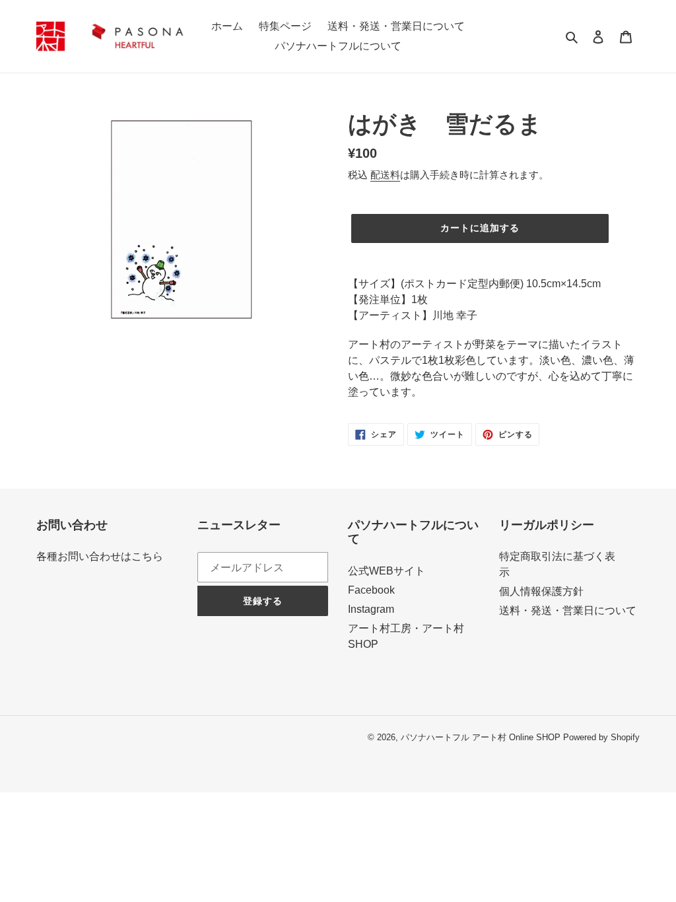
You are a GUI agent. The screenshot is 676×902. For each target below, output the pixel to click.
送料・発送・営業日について (567, 610)
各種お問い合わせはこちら (99, 556)
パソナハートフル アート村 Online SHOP (480, 737)
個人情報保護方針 (541, 591)
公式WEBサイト (386, 570)
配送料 (385, 174)
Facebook (371, 590)
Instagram (371, 609)
